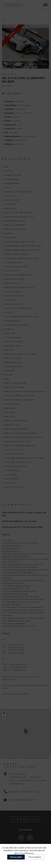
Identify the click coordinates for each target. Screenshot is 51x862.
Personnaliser (35, 857)
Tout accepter (16, 857)
